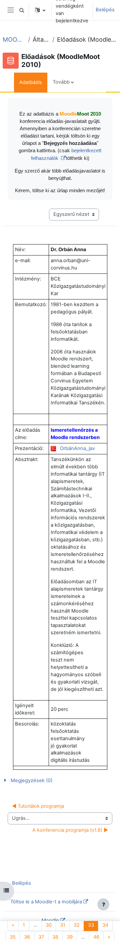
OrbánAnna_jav (77, 448)
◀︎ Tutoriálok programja (38, 806)
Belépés (105, 10)
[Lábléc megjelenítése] (103, 904)
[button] (21, 10)
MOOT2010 (14, 39)
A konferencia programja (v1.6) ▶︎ (70, 830)
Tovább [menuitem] (61, 82)
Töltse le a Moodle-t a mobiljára (46, 902)
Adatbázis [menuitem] (30, 82)
